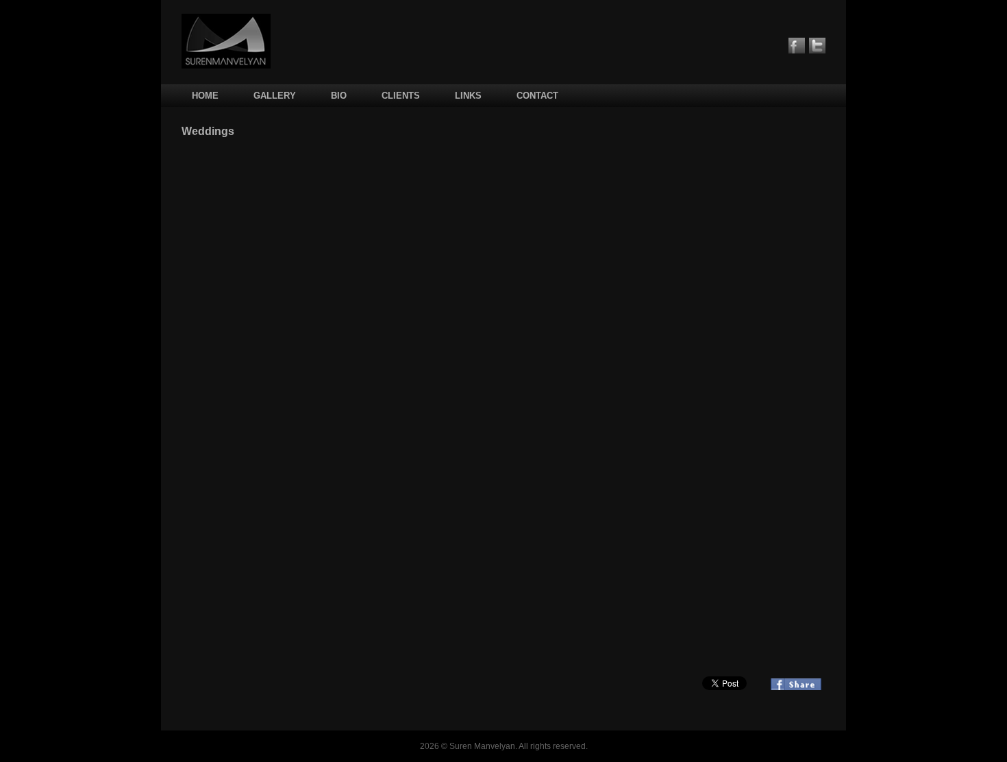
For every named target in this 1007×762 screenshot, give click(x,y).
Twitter (817, 45)
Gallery (274, 95)
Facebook (796, 45)
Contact (537, 95)
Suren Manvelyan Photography (226, 41)
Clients (401, 95)
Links (468, 95)
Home (205, 95)
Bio (339, 95)
